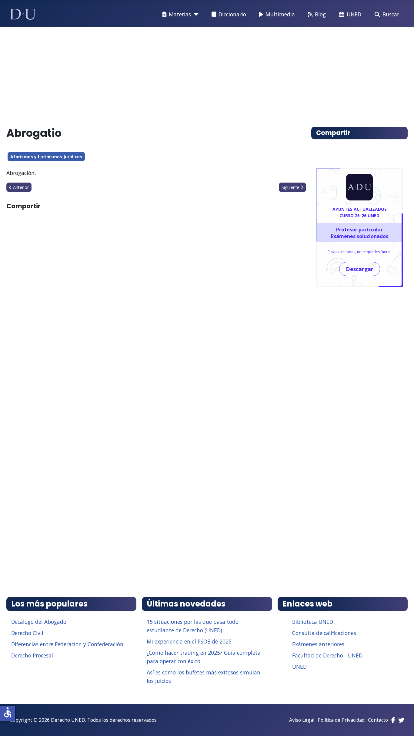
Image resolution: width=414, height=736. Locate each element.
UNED (354, 14)
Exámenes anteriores (318, 644)
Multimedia (280, 14)
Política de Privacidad (341, 720)
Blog (320, 14)
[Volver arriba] (402, 724)
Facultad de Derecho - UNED (327, 655)
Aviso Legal (301, 720)
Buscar (390, 14)
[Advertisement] (193, 74)
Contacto (378, 720)
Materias (180, 14)
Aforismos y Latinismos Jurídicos (46, 157)
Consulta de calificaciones (324, 633)
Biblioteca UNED (312, 621)
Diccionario (232, 14)
